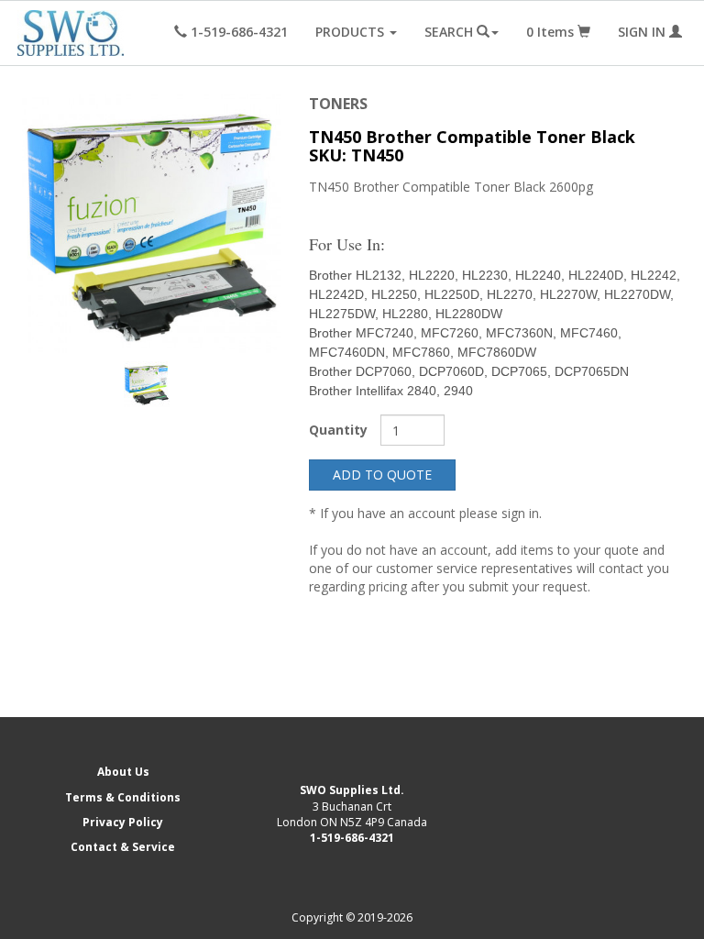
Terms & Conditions (123, 797)
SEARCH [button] (450, 31)
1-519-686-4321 (352, 837)
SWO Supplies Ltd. (352, 790)
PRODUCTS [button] (351, 31)
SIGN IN (643, 31)
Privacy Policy (122, 822)
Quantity (338, 429)
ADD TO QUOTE (382, 474)
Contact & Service (123, 847)
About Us (123, 771)
